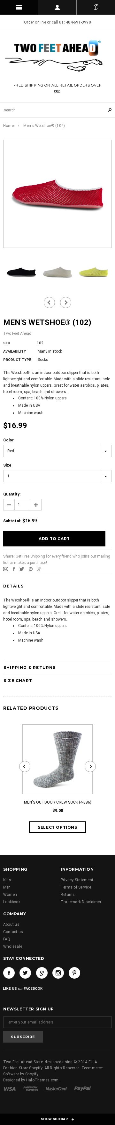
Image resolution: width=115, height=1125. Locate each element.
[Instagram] (58, 973)
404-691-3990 (78, 22)
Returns (68, 894)
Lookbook (11, 902)
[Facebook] (9, 973)
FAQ (7, 939)
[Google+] (39, 568)
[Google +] (42, 973)
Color (8, 440)
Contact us (13, 932)
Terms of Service (76, 887)
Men (7, 887)
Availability (14, 351)
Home (8, 125)
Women (10, 894)
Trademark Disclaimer (81, 902)
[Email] (5, 568)
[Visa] (10, 1088)
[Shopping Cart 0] (96, 7)
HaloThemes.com (42, 1080)
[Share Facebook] (14, 568)
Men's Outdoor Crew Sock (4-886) (57, 802)
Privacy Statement (77, 880)
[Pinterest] (31, 568)
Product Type (17, 360)
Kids (7, 880)
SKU (6, 343)
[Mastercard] (57, 1088)
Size (7, 465)
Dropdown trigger (57, 7)
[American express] (31, 1088)
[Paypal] (82, 1088)
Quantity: (11, 494)
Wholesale (12, 946)
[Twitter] (21, 568)
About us (11, 924)
